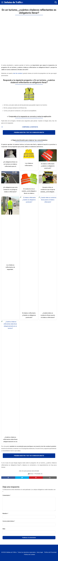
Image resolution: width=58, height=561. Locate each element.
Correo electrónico (9, 521)
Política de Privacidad (50, 552)
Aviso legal (40, 552)
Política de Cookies (29, 554)
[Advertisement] (29, 40)
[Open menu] (2, 2)
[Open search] (56, 2)
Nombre (5, 513)
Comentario (6, 495)
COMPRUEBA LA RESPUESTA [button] (30, 127)
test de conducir (18, 73)
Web (4, 529)
